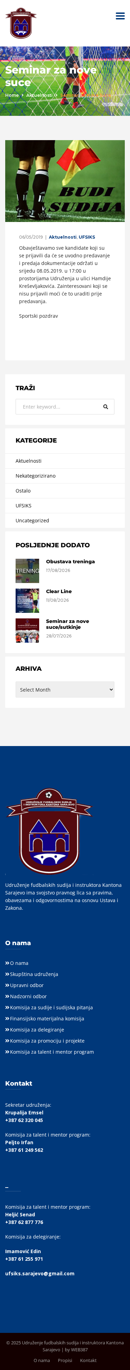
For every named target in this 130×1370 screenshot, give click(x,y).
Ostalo (23, 490)
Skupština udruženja (34, 974)
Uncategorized (32, 520)
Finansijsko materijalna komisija (47, 1018)
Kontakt (88, 1360)
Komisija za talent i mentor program (52, 1051)
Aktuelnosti (39, 95)
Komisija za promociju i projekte (47, 1040)
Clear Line (59, 591)
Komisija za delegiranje (37, 1029)
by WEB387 (76, 1349)
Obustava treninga (70, 561)
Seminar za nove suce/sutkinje (67, 624)
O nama (19, 963)
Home (12, 95)
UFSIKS (87, 237)
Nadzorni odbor (28, 996)
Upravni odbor (27, 985)
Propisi (65, 1360)
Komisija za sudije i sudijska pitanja (51, 1007)
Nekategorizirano (35, 475)
